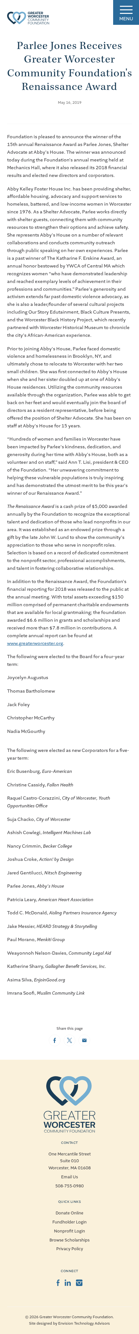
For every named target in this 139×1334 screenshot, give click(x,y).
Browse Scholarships (69, 1240)
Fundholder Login (69, 1222)
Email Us (69, 1177)
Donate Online (69, 1213)
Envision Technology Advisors (84, 1323)
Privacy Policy (69, 1248)
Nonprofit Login (69, 1231)
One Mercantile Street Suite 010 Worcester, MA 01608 (69, 1161)
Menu (126, 19)
